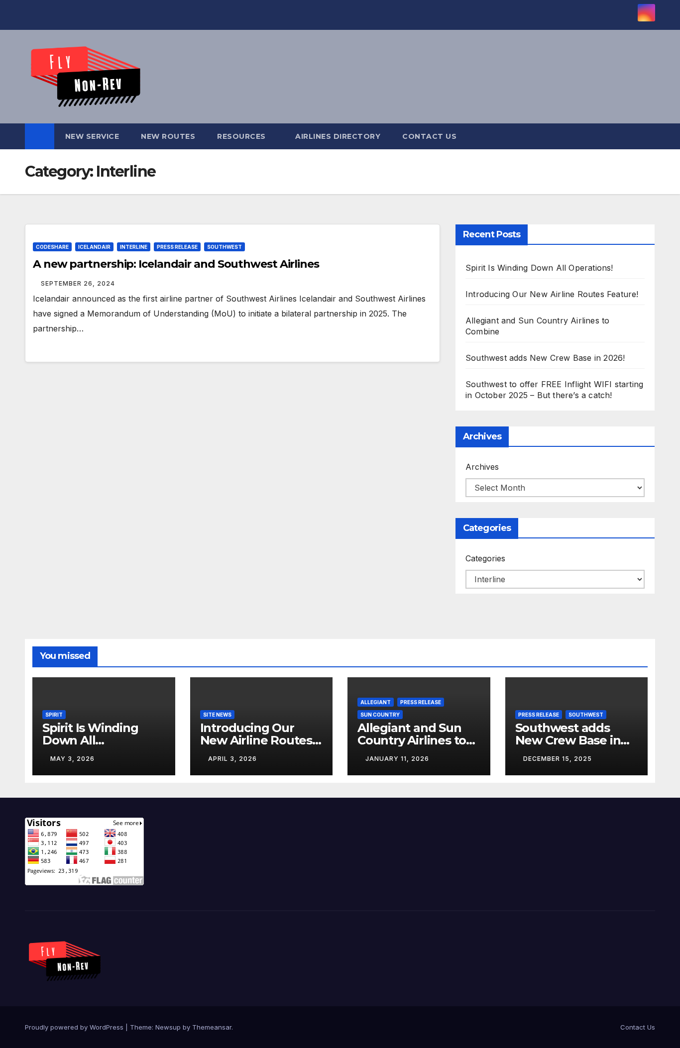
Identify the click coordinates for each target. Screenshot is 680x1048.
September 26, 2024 (78, 283)
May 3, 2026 (72, 758)
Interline (133, 247)
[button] (648, 136)
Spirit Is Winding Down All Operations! (539, 268)
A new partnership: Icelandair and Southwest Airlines (176, 264)
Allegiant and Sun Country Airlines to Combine (411, 740)
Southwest (224, 247)
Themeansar (211, 1027)
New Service (92, 136)
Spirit (54, 715)
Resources (242, 136)
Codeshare (52, 247)
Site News (217, 715)
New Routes (168, 136)
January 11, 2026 (397, 758)
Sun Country (380, 715)
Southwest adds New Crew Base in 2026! (545, 358)
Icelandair (94, 247)
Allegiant (375, 702)
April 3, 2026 (232, 758)
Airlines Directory (337, 136)
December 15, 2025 (557, 758)
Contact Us (429, 136)
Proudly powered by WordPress (75, 1027)
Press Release (177, 247)
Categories (485, 558)
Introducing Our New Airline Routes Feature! (552, 294)
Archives (482, 467)
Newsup (168, 1027)
